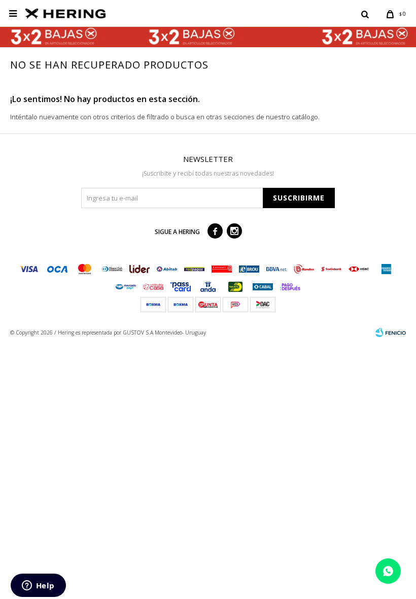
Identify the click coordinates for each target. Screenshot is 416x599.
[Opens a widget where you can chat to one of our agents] (38, 586)
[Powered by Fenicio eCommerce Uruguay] (390, 332)
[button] (364, 14)
